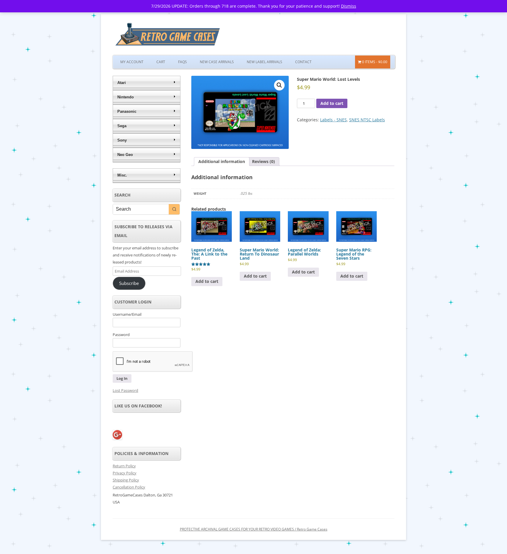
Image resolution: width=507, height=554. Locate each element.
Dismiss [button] (348, 6)
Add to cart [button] (206, 281)
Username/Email (127, 314)
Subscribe (129, 283)
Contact (303, 61)
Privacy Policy (124, 473)
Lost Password (125, 390)
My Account (131, 61)
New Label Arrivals (264, 61)
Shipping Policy (126, 480)
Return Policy (124, 466)
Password (121, 334)
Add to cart (331, 103)
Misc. (122, 175)
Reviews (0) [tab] (263, 161)
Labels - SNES (333, 119)
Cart (160, 61)
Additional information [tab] (221, 161)
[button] (279, 85)
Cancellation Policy (129, 487)
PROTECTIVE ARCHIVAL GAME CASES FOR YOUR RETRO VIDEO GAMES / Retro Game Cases (253, 529)
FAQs (182, 61)
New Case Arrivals (217, 61)
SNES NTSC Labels (367, 119)
